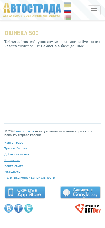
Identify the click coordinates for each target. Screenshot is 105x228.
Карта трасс (13, 142)
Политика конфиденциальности (29, 177)
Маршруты (12, 171)
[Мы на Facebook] (18, 208)
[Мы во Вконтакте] (8, 208)
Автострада (25, 131)
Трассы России (15, 148)
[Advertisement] (52, 81)
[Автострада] (30, 10)
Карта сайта (13, 165)
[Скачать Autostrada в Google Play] (80, 192)
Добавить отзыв (16, 154)
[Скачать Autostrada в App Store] (24, 192)
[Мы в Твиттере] (28, 208)
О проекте (12, 160)
